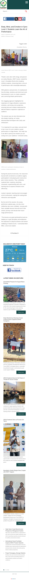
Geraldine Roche (22, 47)
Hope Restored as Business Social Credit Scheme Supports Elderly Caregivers (13, 319)
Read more (21, 312)
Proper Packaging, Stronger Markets (15, 553)
